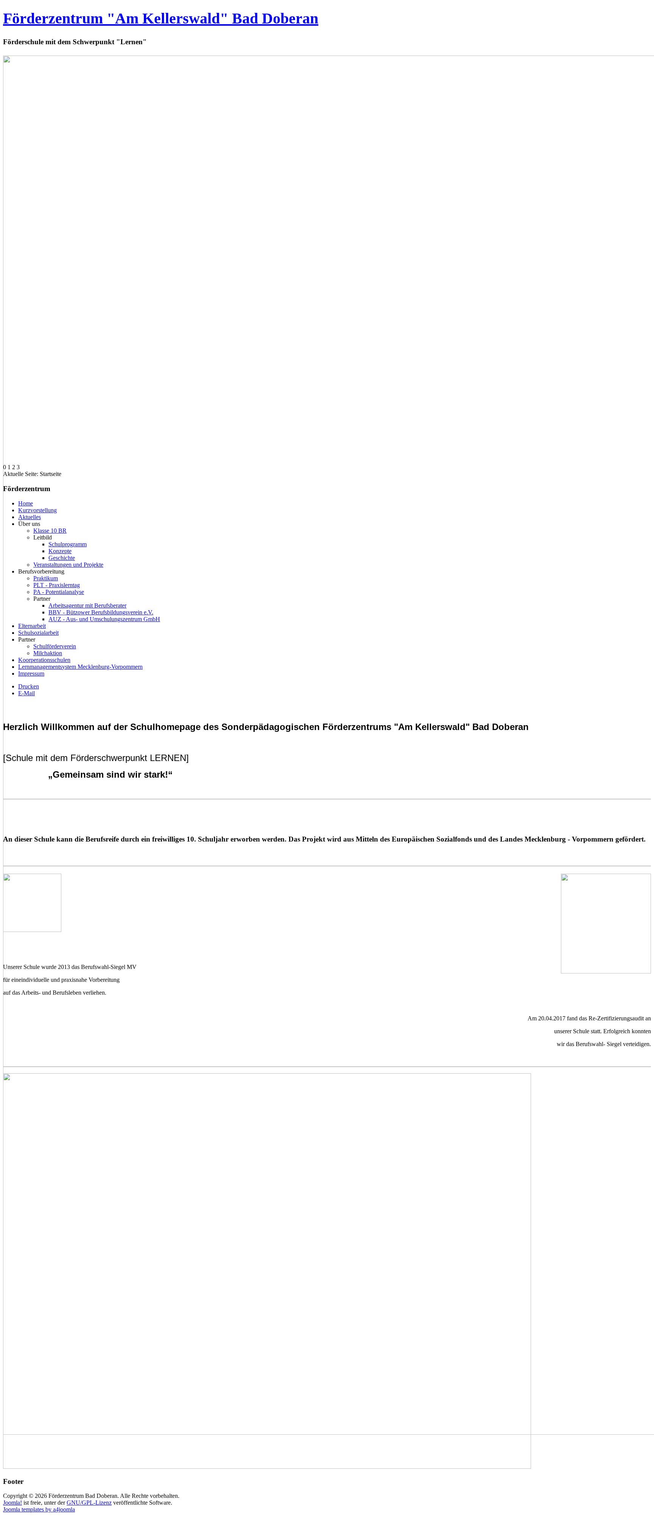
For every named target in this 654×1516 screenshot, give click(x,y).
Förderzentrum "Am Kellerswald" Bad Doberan (160, 18)
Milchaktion (47, 653)
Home (25, 503)
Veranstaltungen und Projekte (68, 564)
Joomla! (12, 1502)
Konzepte (60, 551)
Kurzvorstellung (37, 510)
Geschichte (61, 558)
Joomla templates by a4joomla (39, 1509)
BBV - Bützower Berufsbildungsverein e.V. (100, 612)
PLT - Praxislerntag (56, 585)
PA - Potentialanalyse (58, 592)
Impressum (31, 673)
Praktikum (45, 578)
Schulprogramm (67, 544)
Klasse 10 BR (50, 530)
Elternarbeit (32, 626)
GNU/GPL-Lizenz (89, 1502)
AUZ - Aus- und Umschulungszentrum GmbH (104, 619)
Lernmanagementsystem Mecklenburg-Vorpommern (80, 666)
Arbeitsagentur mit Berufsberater (87, 605)
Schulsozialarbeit (38, 632)
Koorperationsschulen (44, 660)
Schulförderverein (54, 646)
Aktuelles (29, 517)
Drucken (28, 686)
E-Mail (26, 693)
